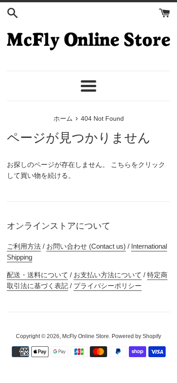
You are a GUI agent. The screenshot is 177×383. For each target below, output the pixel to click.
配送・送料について (37, 275)
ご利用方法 (24, 246)
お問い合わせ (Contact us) (86, 246)
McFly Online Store (85, 336)
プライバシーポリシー (108, 286)
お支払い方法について (108, 275)
